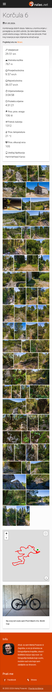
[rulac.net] (38, 4)
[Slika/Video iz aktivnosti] (15, 173)
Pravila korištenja (35, 688)
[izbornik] (4, 4)
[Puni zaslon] (46, 533)
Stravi (19, 42)
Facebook (11, 680)
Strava (34, 680)
